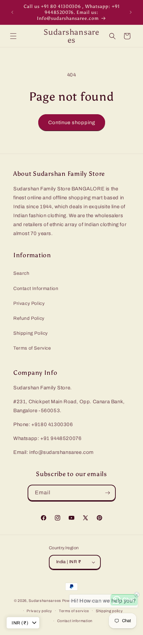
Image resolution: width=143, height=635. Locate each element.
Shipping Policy (30, 333)
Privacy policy (39, 611)
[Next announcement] (130, 12)
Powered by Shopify (80, 601)
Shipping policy (109, 611)
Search (21, 273)
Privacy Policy (29, 303)
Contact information (74, 621)
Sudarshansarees (45, 601)
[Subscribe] (107, 493)
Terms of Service (32, 348)
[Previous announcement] (12, 12)
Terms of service (74, 611)
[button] (13, 36)
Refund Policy (29, 318)
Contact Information (35, 288)
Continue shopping (71, 122)
